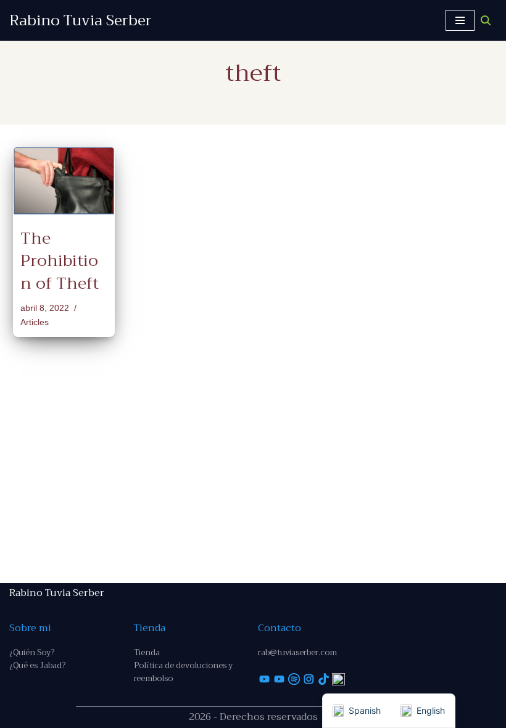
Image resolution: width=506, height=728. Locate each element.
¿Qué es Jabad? (37, 665)
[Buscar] (486, 20)
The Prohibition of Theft (59, 261)
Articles (34, 322)
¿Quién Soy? (31, 652)
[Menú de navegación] (460, 20)
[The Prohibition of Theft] (64, 181)
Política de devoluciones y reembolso (183, 671)
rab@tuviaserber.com (297, 652)
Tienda (147, 652)
